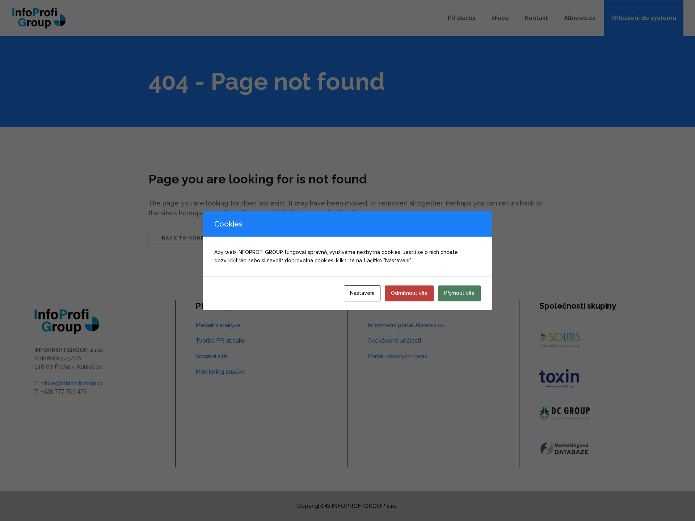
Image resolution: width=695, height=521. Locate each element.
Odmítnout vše (409, 293)
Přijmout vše (459, 293)
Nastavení (362, 293)
